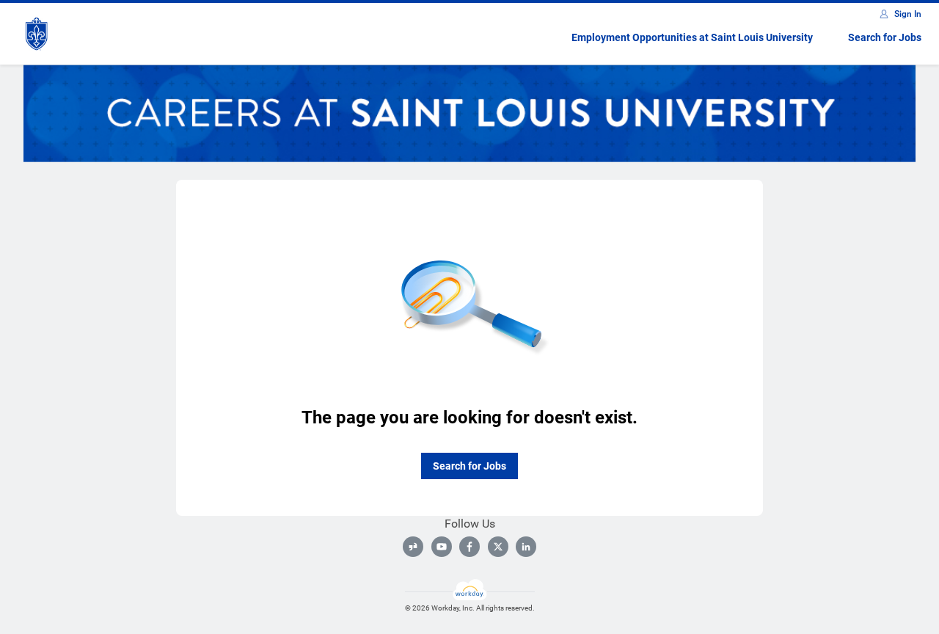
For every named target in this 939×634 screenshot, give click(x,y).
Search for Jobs (884, 37)
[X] (498, 546)
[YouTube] (441, 546)
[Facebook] (469, 546)
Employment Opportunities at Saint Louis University (692, 37)
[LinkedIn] (526, 546)
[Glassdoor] (413, 546)
